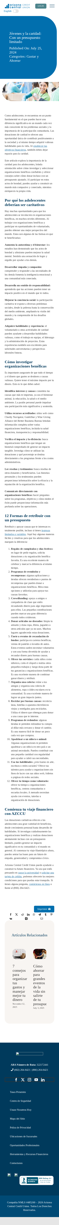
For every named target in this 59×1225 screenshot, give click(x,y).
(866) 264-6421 (40, 1069)
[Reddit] (22, 914)
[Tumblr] (45, 914)
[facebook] (16, 1079)
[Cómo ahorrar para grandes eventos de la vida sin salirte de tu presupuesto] (39, 950)
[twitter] (23, 1079)
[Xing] (26, 919)
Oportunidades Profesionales (24, 1145)
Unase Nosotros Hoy (20, 1109)
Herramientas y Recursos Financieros (29, 1154)
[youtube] (36, 1079)
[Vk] (11, 919)
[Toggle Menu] (52, 5)
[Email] (42, 919)
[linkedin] (43, 1079)
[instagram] (29, 1079)
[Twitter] (16, 914)
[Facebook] (11, 914)
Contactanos (16, 1163)
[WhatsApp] (34, 914)
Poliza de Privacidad (20, 1127)
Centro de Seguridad (20, 1101)
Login (41, 6)
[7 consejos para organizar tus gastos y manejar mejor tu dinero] (19, 950)
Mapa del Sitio (17, 1118)
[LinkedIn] (28, 914)
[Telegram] (39, 914)
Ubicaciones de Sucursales (23, 1136)
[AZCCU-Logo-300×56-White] (29, 1053)
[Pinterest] (51, 914)
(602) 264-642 (21, 1069)
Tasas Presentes (18, 1092)
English (8, 11)
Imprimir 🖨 (44, 909)
